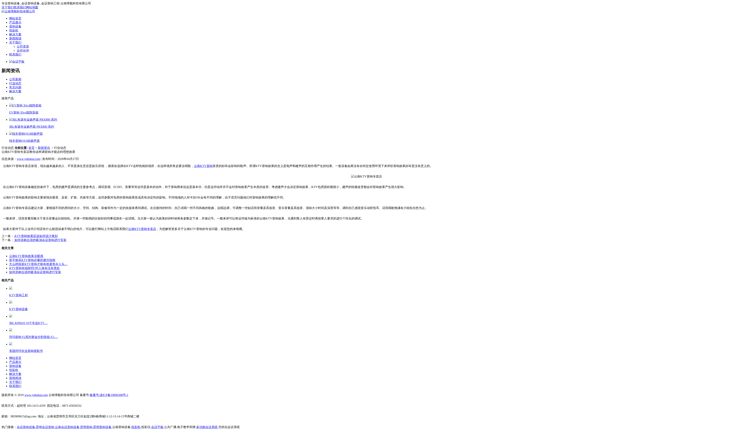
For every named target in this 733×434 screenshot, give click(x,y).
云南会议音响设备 (67, 427)
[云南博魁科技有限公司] (18, 11)
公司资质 (23, 46)
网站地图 (32, 7)
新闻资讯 (44, 147)
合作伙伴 (23, 50)
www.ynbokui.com (28, 159)
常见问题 (15, 87)
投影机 (13, 30)
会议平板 (157, 427)
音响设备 (15, 26)
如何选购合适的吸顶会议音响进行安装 (40, 240)
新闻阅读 (15, 38)
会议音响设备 (26, 427)
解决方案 (15, 34)
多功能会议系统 (207, 427)
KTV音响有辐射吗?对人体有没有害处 (34, 268)
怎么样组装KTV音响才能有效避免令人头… (38, 264)
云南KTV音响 (203, 166)
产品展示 (15, 22)
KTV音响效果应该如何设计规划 (36, 236)
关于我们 (8, 7)
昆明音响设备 (102, 427)
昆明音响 (86, 427)
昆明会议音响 (45, 427)
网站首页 (15, 18)
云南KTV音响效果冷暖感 (26, 256)
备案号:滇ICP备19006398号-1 (109, 395)
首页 (31, 147)
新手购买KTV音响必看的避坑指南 (32, 260)
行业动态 (15, 83)
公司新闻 (15, 79)
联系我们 (20, 7)
